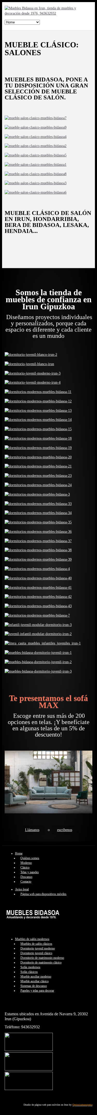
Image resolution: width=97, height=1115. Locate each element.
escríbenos (64, 830)
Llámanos (32, 830)
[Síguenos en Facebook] (29, 1049)
